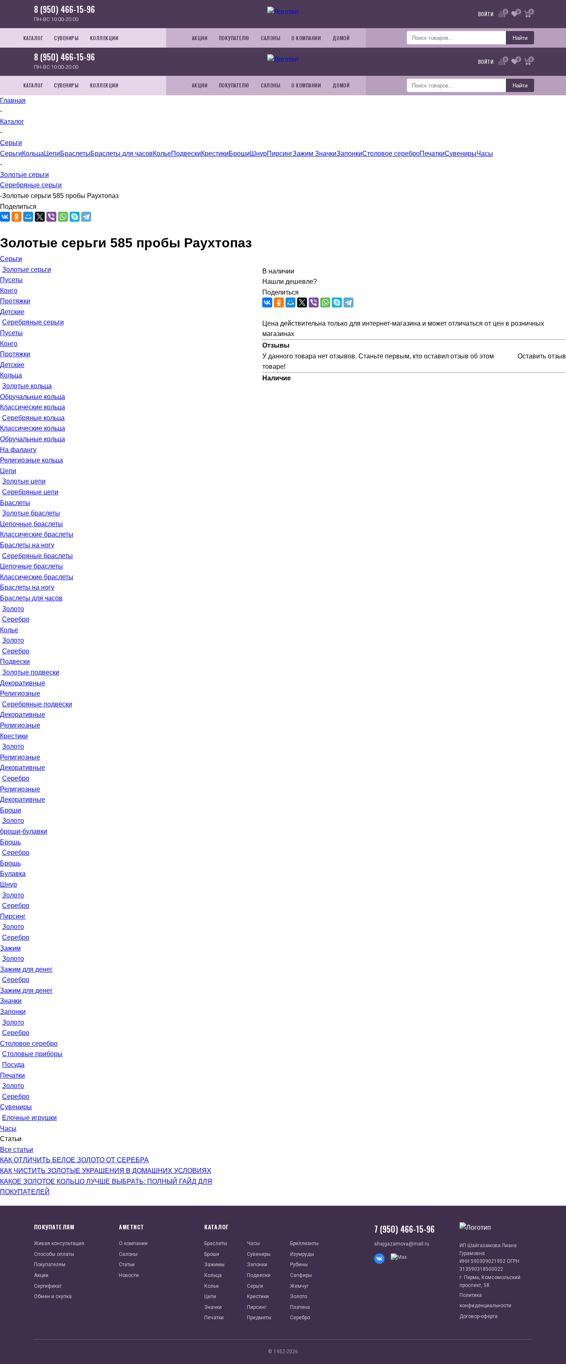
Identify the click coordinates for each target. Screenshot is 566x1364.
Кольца (33, 153)
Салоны (128, 1254)
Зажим (304, 153)
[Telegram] (86, 217)
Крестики (215, 153)
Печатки (432, 153)
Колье (162, 153)
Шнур (258, 153)
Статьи (127, 1264)
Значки (325, 153)
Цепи (52, 153)
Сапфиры (301, 1275)
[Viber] (51, 217)
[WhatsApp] (63, 217)
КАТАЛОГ (33, 37)
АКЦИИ (200, 37)
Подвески (186, 153)
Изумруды (302, 1254)
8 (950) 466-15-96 (64, 9)
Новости (129, 1275)
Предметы (259, 1317)
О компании (133, 1243)
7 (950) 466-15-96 (404, 1229)
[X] (40, 217)
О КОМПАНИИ (306, 37)
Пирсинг (280, 153)
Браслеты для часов (121, 153)
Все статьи (16, 1149)
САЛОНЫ (270, 37)
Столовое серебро (391, 153)
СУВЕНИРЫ (66, 37)
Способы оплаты (54, 1254)
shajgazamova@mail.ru (401, 1244)
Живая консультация (59, 1243)
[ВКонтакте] (5, 217)
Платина (300, 1307)
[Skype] (75, 217)
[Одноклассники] (17, 217)
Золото (298, 1296)
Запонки (349, 153)
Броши (239, 153)
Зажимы (214, 1264)
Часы (485, 153)
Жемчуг (299, 1286)
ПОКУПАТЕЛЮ (234, 37)
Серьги (11, 153)
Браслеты (75, 153)
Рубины (299, 1264)
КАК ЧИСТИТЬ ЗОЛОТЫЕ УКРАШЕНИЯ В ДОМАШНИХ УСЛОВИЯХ (105, 1170)
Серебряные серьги (31, 185)
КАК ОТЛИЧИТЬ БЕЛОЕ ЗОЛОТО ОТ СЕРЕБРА (74, 1159)
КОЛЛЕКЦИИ (104, 37)
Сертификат (48, 1286)
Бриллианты (304, 1243)
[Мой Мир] (28, 217)
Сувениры (461, 153)
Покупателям (49, 1264)
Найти (520, 38)
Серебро (300, 1317)
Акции (41, 1275)
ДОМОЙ (341, 37)
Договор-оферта (479, 1316)
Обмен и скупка (53, 1296)
